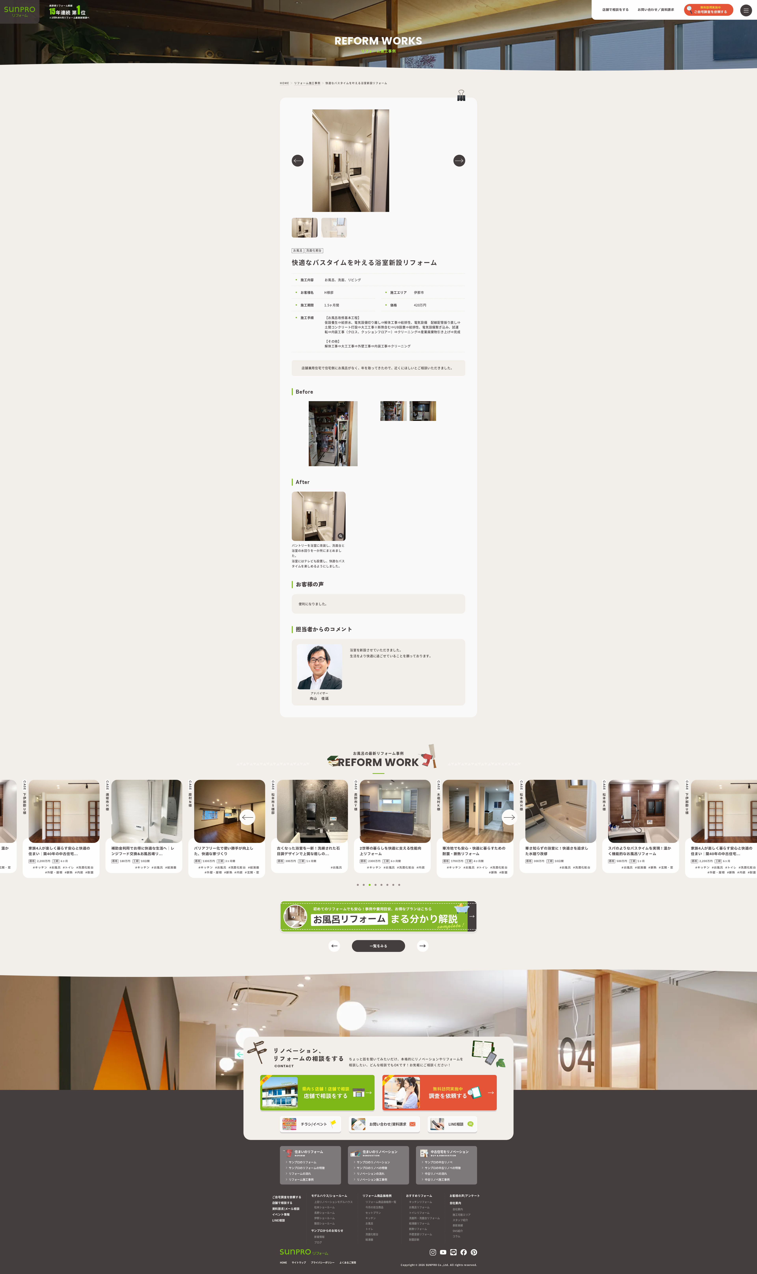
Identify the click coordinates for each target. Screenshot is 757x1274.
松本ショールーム (324, 1207)
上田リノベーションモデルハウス (333, 1202)
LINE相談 (278, 1220)
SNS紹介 (458, 1231)
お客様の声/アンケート (465, 1196)
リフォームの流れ (300, 1173)
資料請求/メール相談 (286, 1209)
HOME (283, 1262)
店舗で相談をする (615, 9)
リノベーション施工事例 (372, 1179)
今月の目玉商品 (374, 1207)
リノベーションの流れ (370, 1173)
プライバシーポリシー (323, 1262)
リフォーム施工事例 (301, 1179)
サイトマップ (299, 1262)
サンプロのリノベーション (373, 1162)
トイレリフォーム (419, 1212)
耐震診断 (414, 1239)
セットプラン (373, 1212)
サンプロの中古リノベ (438, 1162)
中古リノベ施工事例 (437, 1179)
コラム (456, 1236)
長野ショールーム (324, 1212)
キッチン (370, 1218)
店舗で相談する (282, 1203)
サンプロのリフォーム (302, 1162)
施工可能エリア (462, 1214)
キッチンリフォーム (420, 1202)
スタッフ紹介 (460, 1220)
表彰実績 (458, 1225)
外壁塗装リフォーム (420, 1234)
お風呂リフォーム (419, 1207)
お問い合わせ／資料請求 (656, 9)
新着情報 (319, 1237)
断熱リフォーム (418, 1229)
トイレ (369, 1229)
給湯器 (369, 1239)
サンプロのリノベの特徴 (372, 1168)
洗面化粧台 (371, 1234)
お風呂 (369, 1223)
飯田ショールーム (324, 1223)
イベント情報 (281, 1214)
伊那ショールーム (324, 1218)
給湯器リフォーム (419, 1223)
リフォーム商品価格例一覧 (380, 1202)
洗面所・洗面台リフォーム (424, 1218)
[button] (298, 161)
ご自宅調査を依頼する (286, 1197)
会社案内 (458, 1209)
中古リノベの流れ (436, 1173)
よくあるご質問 (347, 1262)
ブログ (318, 1242)
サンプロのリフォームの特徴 (307, 1168)
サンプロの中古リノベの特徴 (443, 1168)
